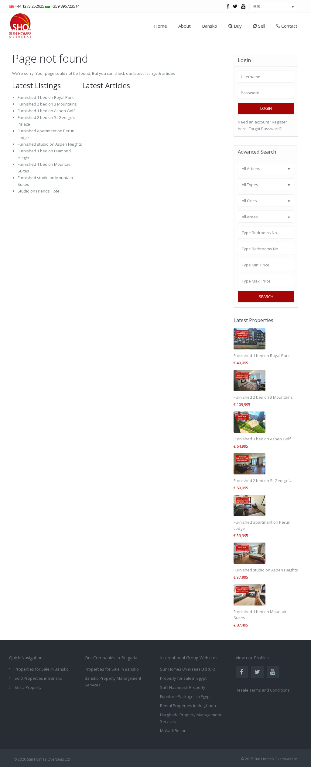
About (184, 26)
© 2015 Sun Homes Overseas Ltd (269, 759)
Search (266, 296)
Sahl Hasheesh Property (182, 687)
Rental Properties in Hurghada (188, 705)
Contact (288, 26)
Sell (261, 26)
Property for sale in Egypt (183, 678)
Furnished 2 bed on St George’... (263, 480)
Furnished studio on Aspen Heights (50, 144)
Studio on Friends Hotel (39, 191)
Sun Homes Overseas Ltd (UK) (187, 669)
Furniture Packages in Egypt (185, 696)
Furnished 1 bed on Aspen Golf (46, 110)
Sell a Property (28, 687)
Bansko (209, 26)
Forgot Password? (265, 128)
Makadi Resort (173, 730)
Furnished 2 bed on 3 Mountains (47, 104)
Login (266, 108)
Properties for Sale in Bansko (112, 669)
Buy (237, 26)
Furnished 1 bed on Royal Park (46, 97)
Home (160, 26)
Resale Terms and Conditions (263, 690)
